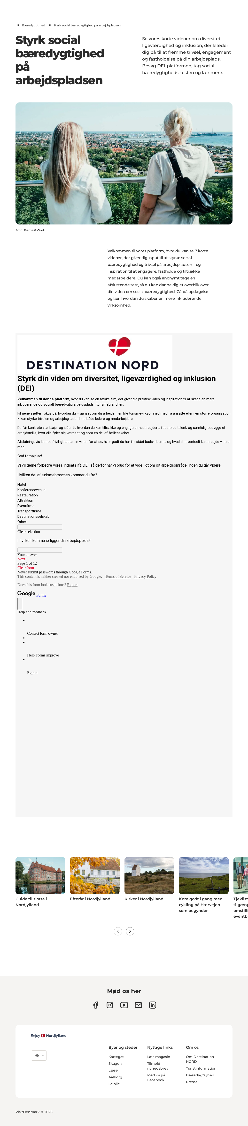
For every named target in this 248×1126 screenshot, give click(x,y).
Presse (192, 1082)
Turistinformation (201, 1068)
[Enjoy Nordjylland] (48, 1035)
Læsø (113, 1070)
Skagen (115, 1063)
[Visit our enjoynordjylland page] (95, 1005)
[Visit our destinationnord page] (152, 1005)
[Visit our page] (110, 1005)
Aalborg (115, 1077)
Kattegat (116, 1057)
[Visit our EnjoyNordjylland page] (124, 1005)
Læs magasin (158, 1057)
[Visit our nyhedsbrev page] (138, 1005)
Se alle (114, 1084)
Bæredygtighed (33, 25)
